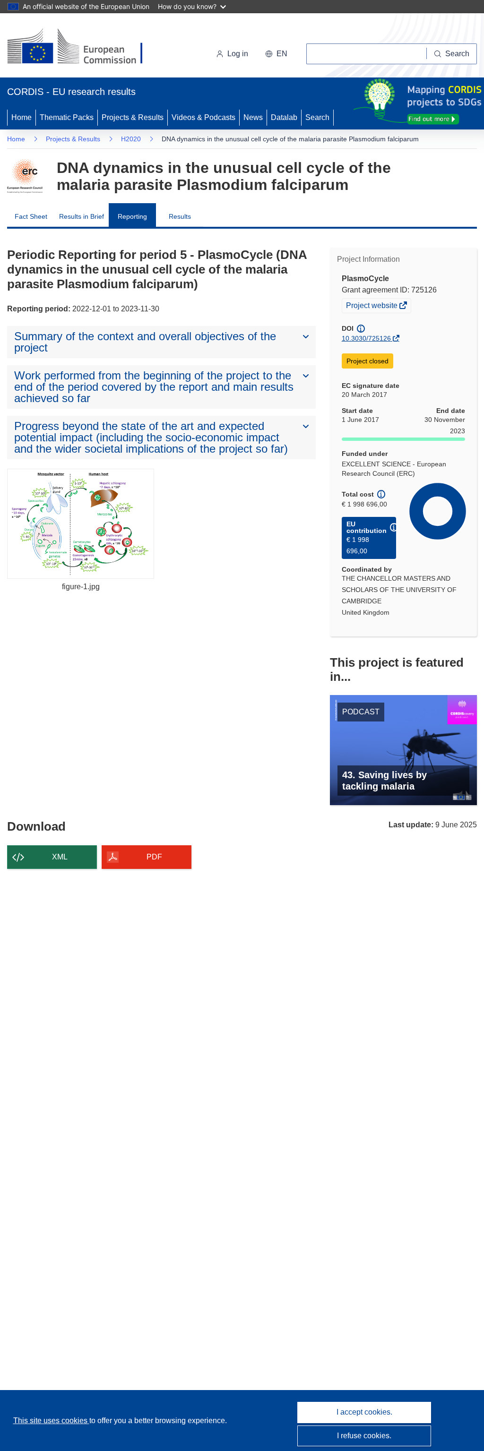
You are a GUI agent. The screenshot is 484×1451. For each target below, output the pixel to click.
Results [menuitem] (180, 216)
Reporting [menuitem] (132, 216)
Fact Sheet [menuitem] (31, 216)
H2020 (131, 139)
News (253, 117)
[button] (276, 53)
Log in (237, 54)
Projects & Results (133, 117)
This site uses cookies (51, 1421)
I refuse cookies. (364, 1436)
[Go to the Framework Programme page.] (25, 176)
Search (317, 117)
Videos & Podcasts (203, 117)
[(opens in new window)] (83, 47)
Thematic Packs (67, 117)
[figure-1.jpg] (80, 524)
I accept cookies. (364, 1412)
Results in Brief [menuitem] (81, 216)
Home (21, 117)
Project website (372, 307)
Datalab (284, 117)
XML (60, 857)
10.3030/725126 (366, 338)
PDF (154, 857)
